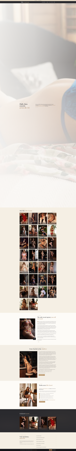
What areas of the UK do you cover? (46, 439)
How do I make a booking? (46, 435)
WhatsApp (36, 0)
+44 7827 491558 (40, 0)
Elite (25, 2)
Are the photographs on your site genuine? (46, 443)
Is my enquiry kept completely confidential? (46, 437)
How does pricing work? (46, 445)
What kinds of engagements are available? (46, 441)
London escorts (41, 105)
